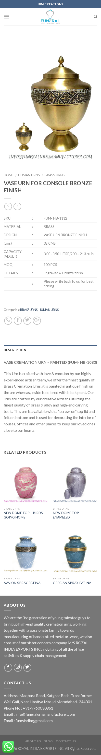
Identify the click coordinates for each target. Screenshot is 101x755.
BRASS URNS (55, 175)
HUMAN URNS (29, 175)
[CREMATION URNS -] (50, 16)
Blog (48, 741)
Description (15, 350)
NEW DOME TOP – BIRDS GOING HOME (23, 515)
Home (8, 175)
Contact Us (66, 741)
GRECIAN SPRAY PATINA (72, 583)
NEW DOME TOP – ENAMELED (67, 515)
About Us (33, 741)
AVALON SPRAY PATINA (22, 583)
